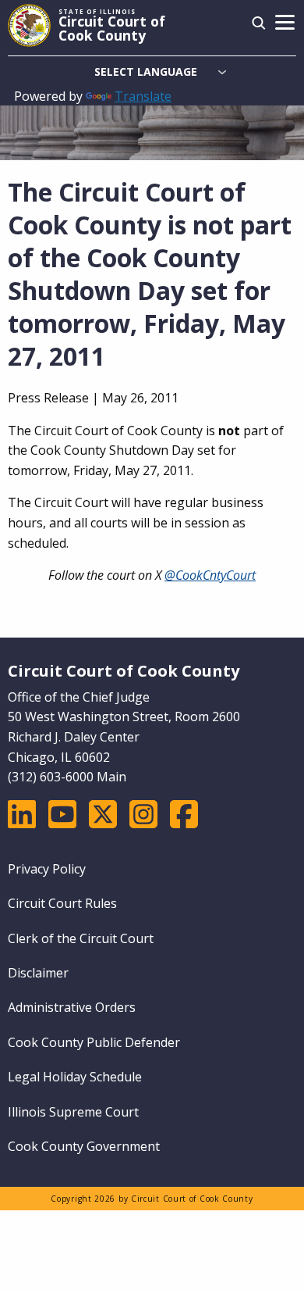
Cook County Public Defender (94, 1042)
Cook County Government (84, 1146)
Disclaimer (38, 972)
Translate (143, 96)
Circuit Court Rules (62, 903)
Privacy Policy (47, 868)
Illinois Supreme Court (73, 1111)
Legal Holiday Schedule (75, 1076)
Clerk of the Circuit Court (81, 938)
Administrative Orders (72, 1007)
